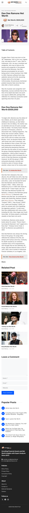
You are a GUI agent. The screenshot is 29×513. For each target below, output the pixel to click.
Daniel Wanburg (9, 25)
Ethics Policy (5, 469)
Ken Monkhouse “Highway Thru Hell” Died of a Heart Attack (16, 424)
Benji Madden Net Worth (9, 346)
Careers (4, 491)
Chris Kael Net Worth (8, 286)
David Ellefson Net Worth (9, 306)
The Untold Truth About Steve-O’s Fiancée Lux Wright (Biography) (15, 435)
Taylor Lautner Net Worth (12, 419)
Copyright (4, 476)
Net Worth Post (16, 506)
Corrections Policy (7, 473)
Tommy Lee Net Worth (8, 326)
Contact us (4, 486)
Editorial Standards (7, 489)
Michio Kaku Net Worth (12, 408)
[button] (26, 2)
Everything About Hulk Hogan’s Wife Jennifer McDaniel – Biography (16, 413)
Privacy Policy (5, 471)
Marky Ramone (6, 194)
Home (3, 10)
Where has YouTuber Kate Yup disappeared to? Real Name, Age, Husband (15, 430)
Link (21, 24)
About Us (4, 484)
